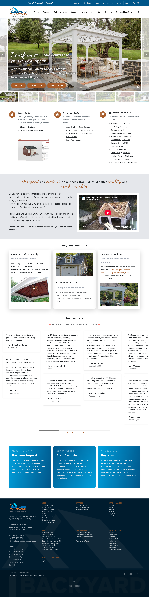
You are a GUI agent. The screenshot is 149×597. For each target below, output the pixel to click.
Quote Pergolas (72, 133)
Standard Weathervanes (84, 534)
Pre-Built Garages (81, 505)
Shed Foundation (48, 522)
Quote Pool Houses (73, 140)
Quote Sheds (71, 127)
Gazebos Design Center (29, 130)
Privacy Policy (24, 575)
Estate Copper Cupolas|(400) (52, 539)
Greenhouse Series (48, 509)
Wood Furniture (47, 562)
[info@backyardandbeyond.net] (138, 3)
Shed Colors (46, 518)
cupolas (128, 460)
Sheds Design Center (28, 127)
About (119, 3)
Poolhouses (130, 273)
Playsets (120, 273)
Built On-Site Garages (83, 507)
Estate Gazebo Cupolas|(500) (52, 541)
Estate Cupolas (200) (119, 127)
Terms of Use (13, 575)
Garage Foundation (82, 509)
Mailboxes (129, 156)
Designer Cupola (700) (120, 143)
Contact (41, 575)
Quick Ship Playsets (129, 162)
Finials (78, 539)
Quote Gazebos (72, 130)
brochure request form (34, 460)
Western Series (47, 511)
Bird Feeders (128, 159)
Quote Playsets (86, 133)
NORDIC (54, 3)
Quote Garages (84, 127)
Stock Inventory (47, 516)
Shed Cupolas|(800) (49, 547)
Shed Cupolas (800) (118, 146)
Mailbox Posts (116, 156)
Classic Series (47, 507)
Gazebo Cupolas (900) (120, 149)
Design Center (86, 3)
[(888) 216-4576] (134, 3)
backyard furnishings (110, 466)
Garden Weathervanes (83, 532)
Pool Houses (113, 516)
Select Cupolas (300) (119, 130)
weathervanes (121, 463)
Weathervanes (82, 530)
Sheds (111, 270)
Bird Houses (115, 159)
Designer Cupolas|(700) (50, 545)
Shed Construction (48, 520)
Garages (118, 270)
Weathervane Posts (82, 541)
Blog (126, 3)
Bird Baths (115, 162)
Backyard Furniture (50, 558)
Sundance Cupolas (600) (120, 140)
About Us (34, 575)
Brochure (76, 3)
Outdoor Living (115, 503)
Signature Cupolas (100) (120, 124)
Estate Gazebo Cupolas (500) (122, 137)
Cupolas (45, 530)
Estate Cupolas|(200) (49, 534)
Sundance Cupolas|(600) (50, 543)
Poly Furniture (46, 560)
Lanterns (126, 153)
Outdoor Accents (116, 530)
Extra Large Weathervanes (84, 537)
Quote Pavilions (87, 130)
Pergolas (112, 273)
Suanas (44, 514)
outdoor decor (107, 463)
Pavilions (104, 273)
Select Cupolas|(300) (49, 537)
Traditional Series (48, 505)
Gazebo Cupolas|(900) (50, 549)
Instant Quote (99, 3)
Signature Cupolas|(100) (50, 532)
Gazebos (126, 270)
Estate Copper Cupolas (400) (122, 133)
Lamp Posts (115, 153)
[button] (2, 54)
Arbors (134, 149)
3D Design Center (71, 463)
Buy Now (109, 3)
